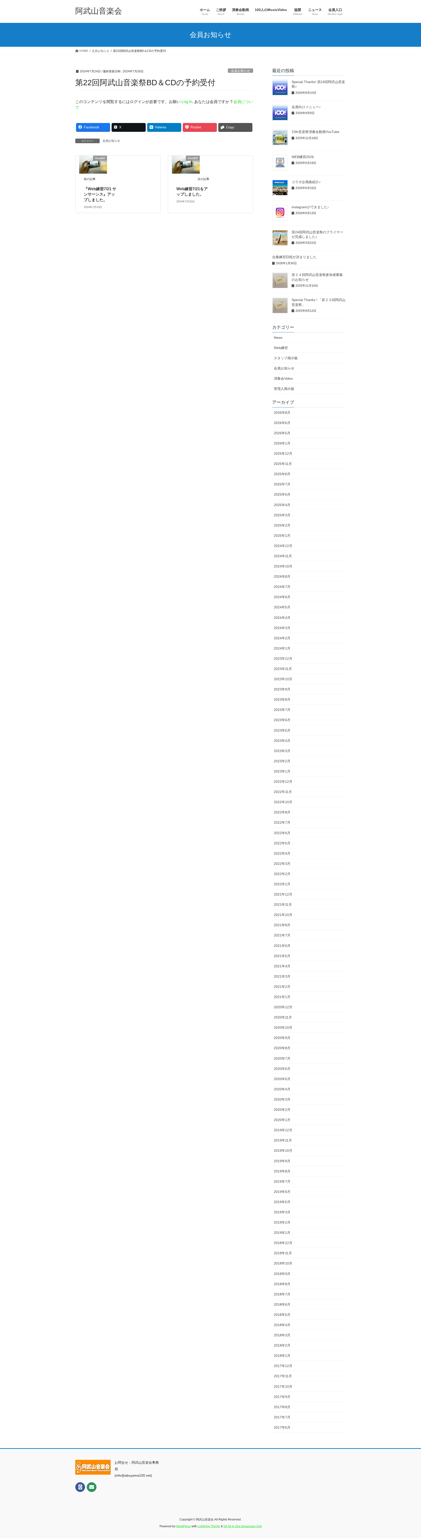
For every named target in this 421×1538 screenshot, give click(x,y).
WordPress (183, 1526)
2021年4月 (282, 966)
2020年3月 (282, 1099)
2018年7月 (282, 1294)
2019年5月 (282, 1202)
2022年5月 (282, 843)
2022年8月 (282, 812)
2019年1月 (282, 1233)
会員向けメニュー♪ (306, 107)
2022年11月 (283, 792)
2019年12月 (283, 1130)
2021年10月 (283, 915)
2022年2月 (282, 874)
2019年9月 (282, 1161)
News (278, 338)
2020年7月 (282, 1058)
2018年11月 (283, 1253)
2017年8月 (282, 1407)
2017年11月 (283, 1376)
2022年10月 (283, 802)
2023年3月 (282, 751)
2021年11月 (283, 904)
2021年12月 (283, 894)
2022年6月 (282, 833)
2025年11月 (283, 464)
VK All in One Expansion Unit (242, 1526)
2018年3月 (282, 1335)
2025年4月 (282, 505)
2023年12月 (283, 658)
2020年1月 (282, 1120)
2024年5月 (282, 607)
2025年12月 (283, 453)
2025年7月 (282, 484)
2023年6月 (282, 720)
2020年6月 (282, 1069)
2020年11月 (283, 1017)
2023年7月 (282, 710)
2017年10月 (283, 1386)
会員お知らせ (240, 71)
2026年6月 (282, 423)
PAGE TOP (407, 1487)
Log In (187, 102)
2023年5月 (282, 730)
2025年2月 (282, 525)
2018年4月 (282, 1325)
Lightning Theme (209, 1526)
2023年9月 (282, 689)
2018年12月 (283, 1243)
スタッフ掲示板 (286, 358)
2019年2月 (282, 1222)
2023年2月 (282, 761)
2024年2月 (282, 638)
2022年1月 (282, 884)
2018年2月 (282, 1345)
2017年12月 (283, 1366)
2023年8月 (282, 699)
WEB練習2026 (303, 157)
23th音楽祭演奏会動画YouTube (315, 132)
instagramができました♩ (311, 207)
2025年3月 (282, 515)
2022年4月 (282, 853)
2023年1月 (282, 771)
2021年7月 (282, 935)
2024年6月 (282, 597)
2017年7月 (282, 1417)
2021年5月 (282, 956)
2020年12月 (283, 1007)
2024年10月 (283, 566)
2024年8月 (282, 576)
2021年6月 (282, 946)
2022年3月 (282, 864)
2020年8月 (282, 1048)
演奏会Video (283, 378)
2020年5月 (282, 1079)
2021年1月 (282, 997)
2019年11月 (283, 1140)
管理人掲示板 (284, 389)
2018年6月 (282, 1304)
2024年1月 (282, 648)
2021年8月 (282, 925)
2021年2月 (282, 987)
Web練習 (281, 348)
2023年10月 (283, 679)
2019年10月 (283, 1150)
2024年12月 (283, 546)
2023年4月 (282, 741)
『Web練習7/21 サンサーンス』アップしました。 (100, 194)
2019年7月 (282, 1181)
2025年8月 (282, 474)
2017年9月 (282, 1397)
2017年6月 (282, 1427)
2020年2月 (282, 1110)
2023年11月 (283, 669)
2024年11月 (283, 556)
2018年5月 (282, 1315)
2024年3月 (282, 628)
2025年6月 (282, 494)
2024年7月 (282, 587)
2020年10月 (283, 1027)
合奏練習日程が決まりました (294, 257)
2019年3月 (282, 1212)
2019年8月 (282, 1171)
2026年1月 (282, 443)
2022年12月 (283, 781)
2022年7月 (282, 822)
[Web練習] (93, 164)
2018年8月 (282, 1284)
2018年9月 (282, 1274)
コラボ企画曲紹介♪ (306, 182)
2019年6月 (282, 1192)
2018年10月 (283, 1263)
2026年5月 (282, 433)
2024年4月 (282, 618)
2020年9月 (282, 1038)
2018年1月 (282, 1356)
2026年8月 (282, 413)
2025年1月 (282, 536)
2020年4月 (282, 1089)
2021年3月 (282, 976)
